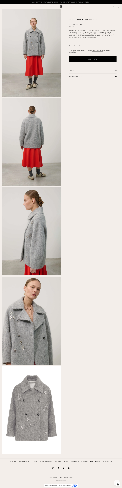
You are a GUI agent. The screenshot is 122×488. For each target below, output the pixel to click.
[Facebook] (58, 468)
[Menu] (5, 6)
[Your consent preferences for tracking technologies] (118, 484)
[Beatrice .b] (61, 6)
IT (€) (59, 477)
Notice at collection (51, 485)
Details (71, 70)
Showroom (84, 461)
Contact (35, 461)
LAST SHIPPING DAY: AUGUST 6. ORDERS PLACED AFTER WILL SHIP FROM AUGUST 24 (61, 2)
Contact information (46, 461)
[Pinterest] (68, 468)
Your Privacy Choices (65, 485)
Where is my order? (24, 461)
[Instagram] (53, 468)
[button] (113, 6)
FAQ (91, 461)
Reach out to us (97, 51)
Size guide (58, 461)
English (71, 477)
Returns (66, 461)
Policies (97, 461)
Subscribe (13, 461)
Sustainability (75, 461)
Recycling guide (107, 461)
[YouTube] (63, 468)
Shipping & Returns (75, 76)
